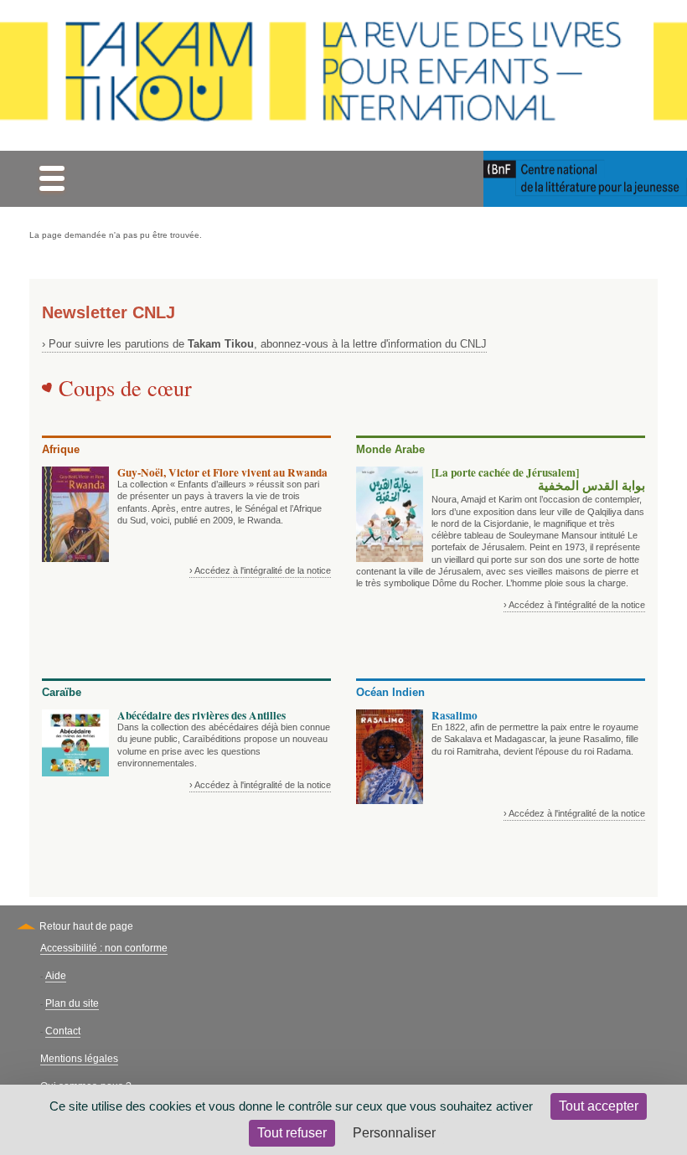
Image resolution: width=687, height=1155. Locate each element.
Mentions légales (79, 1059)
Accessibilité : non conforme (104, 948)
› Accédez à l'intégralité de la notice (260, 570)
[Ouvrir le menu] (51, 179)
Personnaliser (394, 1133)
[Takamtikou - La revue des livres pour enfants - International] (343, 75)
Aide (55, 976)
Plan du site (72, 1003)
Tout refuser (292, 1133)
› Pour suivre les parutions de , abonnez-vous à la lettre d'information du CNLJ (264, 344)
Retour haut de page (86, 926)
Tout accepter (598, 1106)
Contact (62, 1031)
